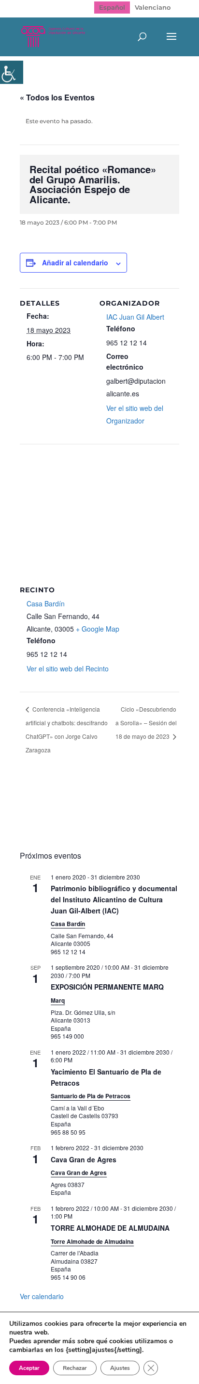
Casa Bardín (46, 603)
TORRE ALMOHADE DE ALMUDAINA (110, 1228)
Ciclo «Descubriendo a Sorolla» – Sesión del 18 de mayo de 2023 (146, 722)
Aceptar (29, 1368)
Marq (58, 1000)
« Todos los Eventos (57, 97)
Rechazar (75, 1368)
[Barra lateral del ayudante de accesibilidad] (11, 72)
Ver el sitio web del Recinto (68, 668)
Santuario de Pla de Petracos (90, 1095)
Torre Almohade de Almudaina (92, 1241)
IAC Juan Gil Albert (135, 317)
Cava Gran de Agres (83, 1159)
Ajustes (120, 1368)
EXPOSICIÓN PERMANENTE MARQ (107, 987)
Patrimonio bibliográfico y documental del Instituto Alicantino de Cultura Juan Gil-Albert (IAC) (114, 899)
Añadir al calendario (75, 262)
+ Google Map (97, 629)
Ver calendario (42, 1296)
